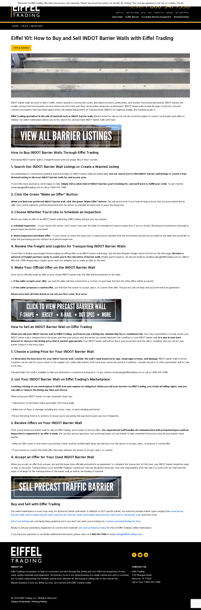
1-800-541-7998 (160, 6)
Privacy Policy (39, 602)
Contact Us (159, 12)
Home (15, 26)
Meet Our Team (132, 12)
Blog (143, 12)
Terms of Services (20, 602)
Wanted (169, 12)
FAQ (149, 12)
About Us (120, 12)
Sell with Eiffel (182, 12)
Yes (178, 3)
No (182, 3)
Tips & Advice (21, 48)
